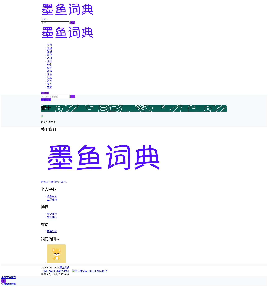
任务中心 (52, 196)
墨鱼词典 (64, 267)
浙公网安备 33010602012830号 (91, 271)
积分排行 (52, 214)
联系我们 (52, 231)
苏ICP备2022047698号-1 (56, 271)
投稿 (46, 93)
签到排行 (52, 217)
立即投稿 (52, 199)
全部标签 (46, 99)
